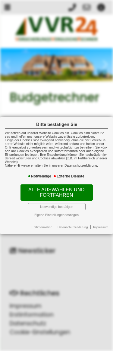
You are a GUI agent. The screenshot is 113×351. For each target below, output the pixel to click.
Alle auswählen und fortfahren (56, 192)
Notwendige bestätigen (56, 206)
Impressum (100, 227)
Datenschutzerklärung (73, 227)
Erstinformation (42, 227)
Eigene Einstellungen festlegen (56, 215)
